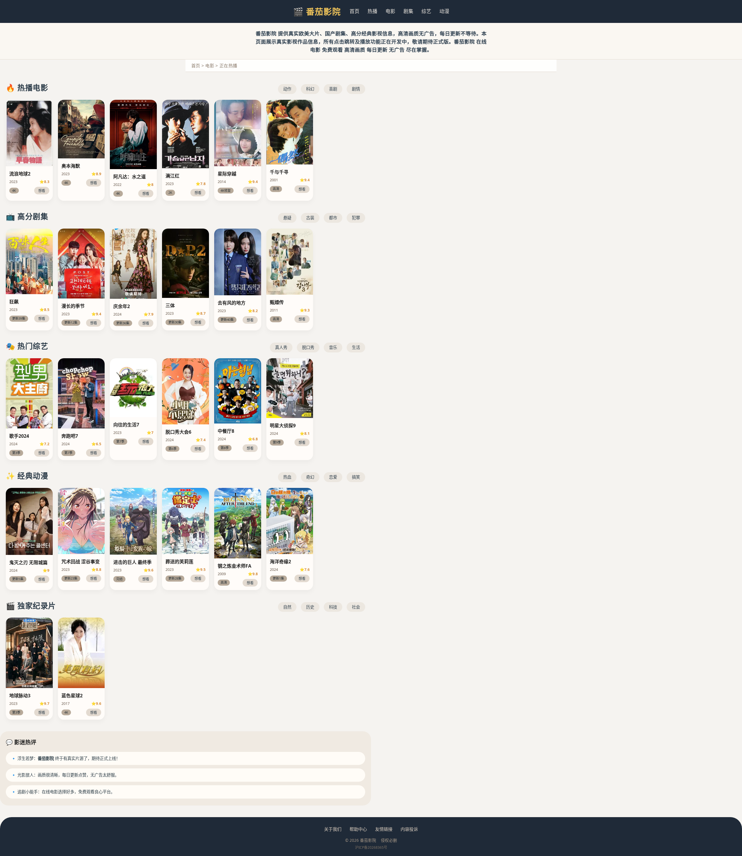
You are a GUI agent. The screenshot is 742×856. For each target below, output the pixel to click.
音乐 (333, 347)
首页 (354, 11)
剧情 (356, 89)
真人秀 (281, 347)
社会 (356, 607)
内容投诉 (409, 829)
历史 (310, 607)
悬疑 (287, 217)
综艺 (426, 11)
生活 (356, 347)
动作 (287, 89)
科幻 (310, 89)
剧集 (408, 11)
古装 (310, 217)
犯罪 (356, 217)
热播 (372, 11)
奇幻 (310, 477)
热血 (287, 477)
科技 (333, 607)
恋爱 (333, 477)
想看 (41, 190)
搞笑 (356, 477)
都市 (333, 217)
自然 (287, 607)
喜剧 (333, 89)
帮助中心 (358, 829)
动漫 (444, 11)
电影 (390, 11)
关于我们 (332, 829)
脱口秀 (308, 347)
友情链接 (383, 829)
